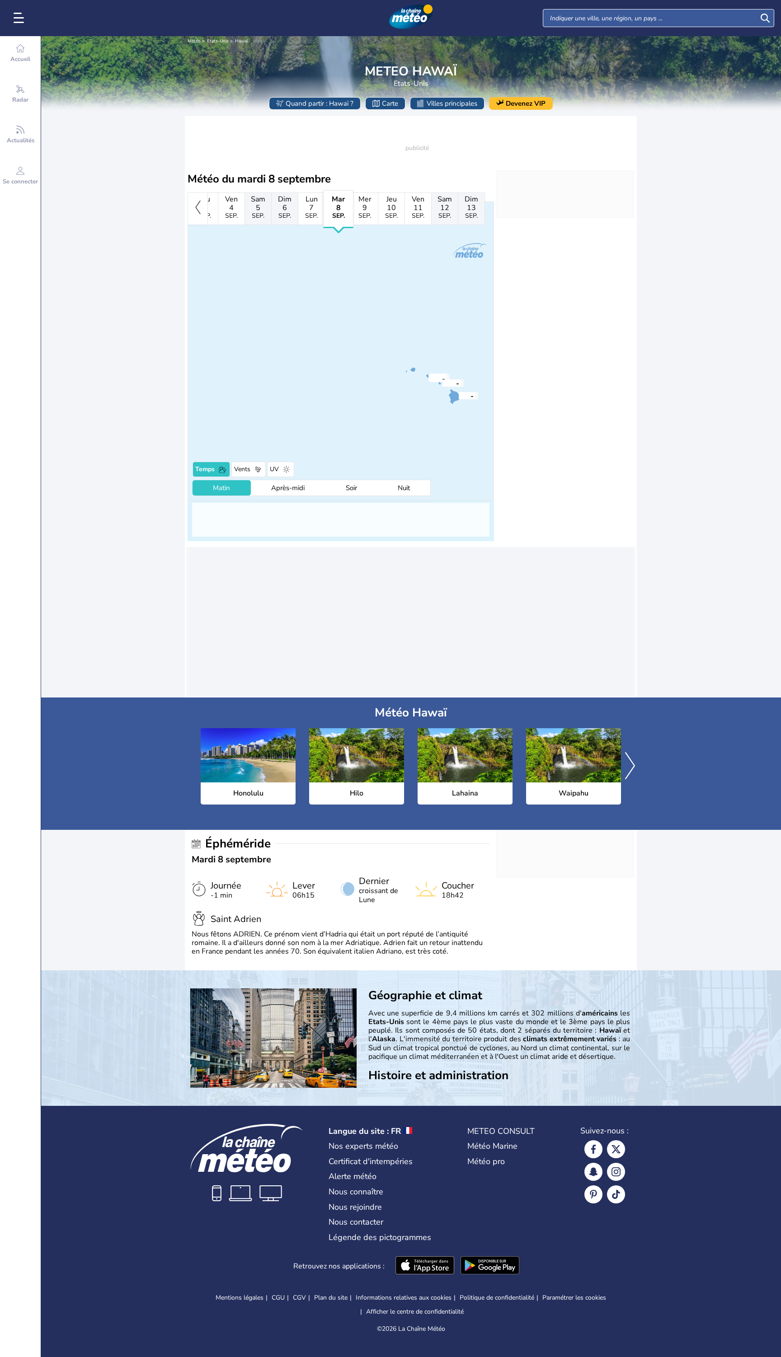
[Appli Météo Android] (490, 1266)
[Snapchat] (593, 1172)
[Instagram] (616, 1172)
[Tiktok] (616, 1194)
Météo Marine (492, 1146)
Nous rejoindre (355, 1207)
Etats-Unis (218, 41)
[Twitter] (616, 1149)
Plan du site (331, 1297)
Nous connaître (356, 1191)
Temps (205, 469)
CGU (278, 1297)
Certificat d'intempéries (371, 1161)
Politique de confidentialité (497, 1297)
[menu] (20, 18)
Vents (242, 469)
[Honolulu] (430, 378)
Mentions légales (239, 1297)
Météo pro (486, 1161)
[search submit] (765, 18)
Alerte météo (352, 1176)
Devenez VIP (526, 103)
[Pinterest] (593, 1194)
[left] (198, 208)
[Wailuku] (444, 382)
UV (274, 469)
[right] (630, 766)
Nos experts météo (363, 1146)
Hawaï (241, 41)
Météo (194, 41)
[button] (430, 378)
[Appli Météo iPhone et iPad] (424, 1266)
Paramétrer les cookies (574, 1297)
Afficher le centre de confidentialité (415, 1311)
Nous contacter (356, 1222)
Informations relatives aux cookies (404, 1297)
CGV (299, 1297)
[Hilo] (459, 395)
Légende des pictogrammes (380, 1237)
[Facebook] (593, 1149)
